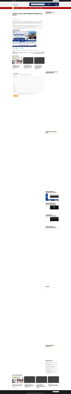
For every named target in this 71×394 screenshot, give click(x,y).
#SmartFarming (33, 50)
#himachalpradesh (29, 50)
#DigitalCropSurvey (20, 50)
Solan (38, 50)
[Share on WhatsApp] (20, 48)
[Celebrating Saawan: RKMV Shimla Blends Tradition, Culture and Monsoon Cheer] (28, 60)
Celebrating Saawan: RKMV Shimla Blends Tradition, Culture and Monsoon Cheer (28, 66)
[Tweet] (17, 48)
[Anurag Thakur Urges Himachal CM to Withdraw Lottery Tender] (53, 379)
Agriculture (36, 50)
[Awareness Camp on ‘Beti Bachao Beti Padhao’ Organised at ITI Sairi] (17, 60)
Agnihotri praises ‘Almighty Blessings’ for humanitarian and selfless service (20, 52)
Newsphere (38, 393)
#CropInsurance (15, 50)
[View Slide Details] (52, 352)
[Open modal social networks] (22, 48)
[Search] (58, 8)
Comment (14, 75)
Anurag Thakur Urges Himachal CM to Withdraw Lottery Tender (53, 385)
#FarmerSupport (24, 50)
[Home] (12, 8)
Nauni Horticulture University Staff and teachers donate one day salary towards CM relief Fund (36, 52)
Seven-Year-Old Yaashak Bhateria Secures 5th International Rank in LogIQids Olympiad (38, 66)
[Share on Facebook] (14, 48)
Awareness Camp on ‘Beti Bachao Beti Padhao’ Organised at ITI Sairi (16, 66)
